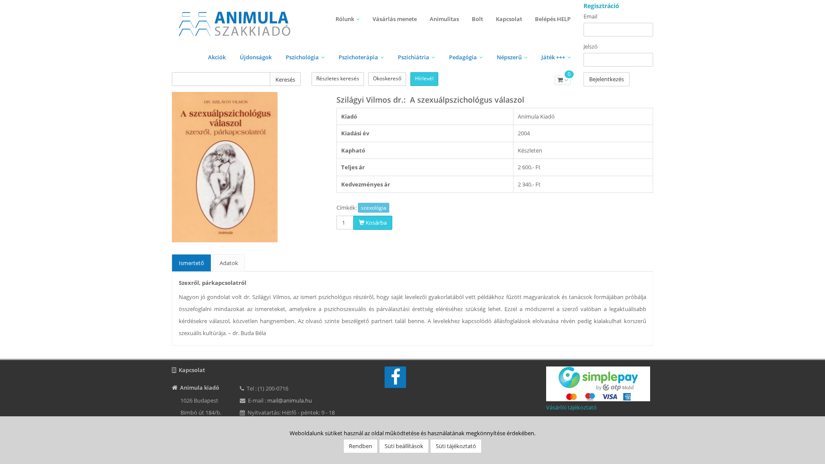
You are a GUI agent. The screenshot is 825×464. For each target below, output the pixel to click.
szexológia (373, 207)
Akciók (217, 57)
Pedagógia (463, 57)
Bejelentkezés (606, 79)
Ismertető (191, 263)
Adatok (229, 263)
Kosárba (375, 222)
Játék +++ (553, 57)
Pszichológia (302, 57)
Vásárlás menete (395, 19)
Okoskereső (387, 78)
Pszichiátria (413, 57)
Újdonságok (256, 57)
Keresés (285, 79)
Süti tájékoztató (456, 446)
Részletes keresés (337, 78)
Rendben (360, 446)
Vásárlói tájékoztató (571, 407)
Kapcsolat (509, 19)
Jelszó (591, 46)
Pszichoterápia (358, 57)
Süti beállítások (404, 446)
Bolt (477, 19)
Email (590, 16)
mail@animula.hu (289, 400)
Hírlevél (424, 78)
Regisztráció (601, 6)
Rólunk (345, 19)
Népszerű (509, 57)
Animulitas (444, 19)
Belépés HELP (553, 19)
